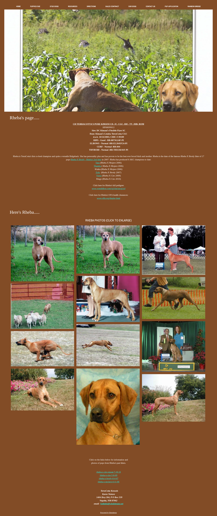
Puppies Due (35, 6)
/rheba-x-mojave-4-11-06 (108, 482)
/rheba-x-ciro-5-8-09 (108, 475)
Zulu (98, 172)
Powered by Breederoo (108, 513)
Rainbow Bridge (194, 6)
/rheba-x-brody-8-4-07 (108, 478)
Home (18, 6)
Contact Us (150, 6)
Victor (99, 175)
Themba (97, 166)
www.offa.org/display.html (108, 198)
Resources (72, 6)
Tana (98, 163)
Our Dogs (132, 6)
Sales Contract (112, 6)
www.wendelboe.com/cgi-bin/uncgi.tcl (108, 188)
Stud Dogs (54, 6)
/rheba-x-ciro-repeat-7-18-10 (108, 472)
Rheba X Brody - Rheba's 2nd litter (86, 159)
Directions (91, 6)
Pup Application (171, 6)
